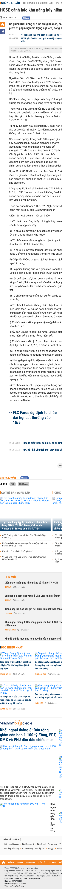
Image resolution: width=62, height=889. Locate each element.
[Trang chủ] (2, 24)
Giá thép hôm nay (11, 849)
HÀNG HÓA (30, 862)
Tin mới (11, 577)
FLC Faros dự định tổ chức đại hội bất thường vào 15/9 (35, 417)
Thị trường (29, 3)
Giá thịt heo (40, 849)
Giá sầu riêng (27, 849)
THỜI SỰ (11, 862)
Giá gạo (51, 849)
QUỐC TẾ (41, 862)
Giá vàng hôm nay (11, 844)
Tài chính (8, 613)
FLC (12, 484)
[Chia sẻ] (2, 31)
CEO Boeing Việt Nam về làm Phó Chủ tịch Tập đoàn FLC (23, 536)
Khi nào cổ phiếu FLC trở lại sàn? (17, 551)
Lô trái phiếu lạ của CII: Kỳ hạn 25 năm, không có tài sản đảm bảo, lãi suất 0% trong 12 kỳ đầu (15, 700)
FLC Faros (23, 484)
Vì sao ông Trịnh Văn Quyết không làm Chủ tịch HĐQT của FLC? (24, 558)
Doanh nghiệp (5, 674)
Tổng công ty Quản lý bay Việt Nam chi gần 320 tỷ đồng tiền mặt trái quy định (15, 665)
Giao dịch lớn (45, 3)
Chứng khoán (10, 3)
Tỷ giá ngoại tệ (28, 844)
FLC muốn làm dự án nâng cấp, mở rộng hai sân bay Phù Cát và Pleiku (24, 544)
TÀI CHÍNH (52, 862)
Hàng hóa (39, 703)
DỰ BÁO (20, 862)
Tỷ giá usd (41, 844)
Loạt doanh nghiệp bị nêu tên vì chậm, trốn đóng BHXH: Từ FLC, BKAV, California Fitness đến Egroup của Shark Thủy (25, 525)
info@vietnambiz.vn (18, 883)
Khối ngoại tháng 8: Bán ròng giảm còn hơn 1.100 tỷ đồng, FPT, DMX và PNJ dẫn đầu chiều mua (28, 735)
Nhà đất (8, 587)
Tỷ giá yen (52, 844)
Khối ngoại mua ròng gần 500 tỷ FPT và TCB (53, 818)
